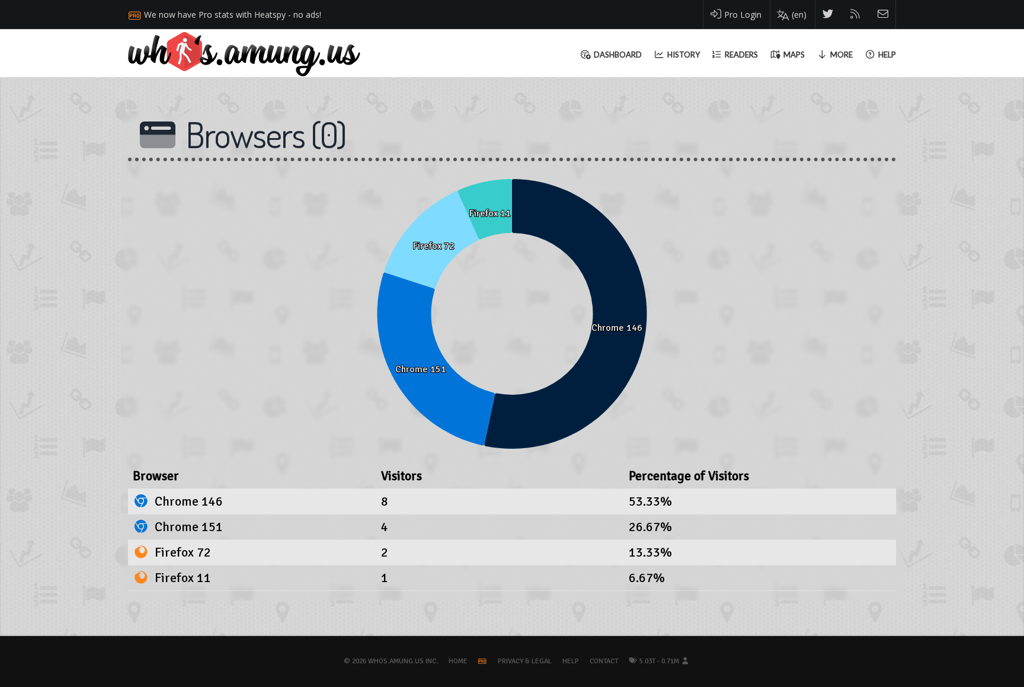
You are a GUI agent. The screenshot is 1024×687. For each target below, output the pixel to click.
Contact (604, 661)
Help (570, 661)
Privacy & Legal (525, 661)
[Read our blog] (855, 14)
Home (458, 661)
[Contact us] (883, 14)
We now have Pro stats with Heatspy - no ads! (232, 14)
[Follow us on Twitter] (828, 14)
